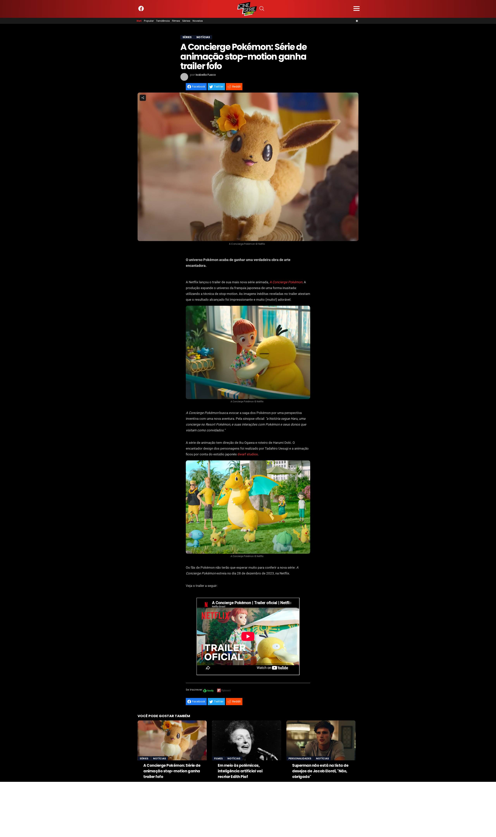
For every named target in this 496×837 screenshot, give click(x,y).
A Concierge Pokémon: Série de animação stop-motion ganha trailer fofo (171, 771)
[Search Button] (262, 9)
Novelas (198, 20)
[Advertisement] (116, 809)
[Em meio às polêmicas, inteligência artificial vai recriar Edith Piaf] (246, 740)
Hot (139, 20)
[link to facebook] (141, 10)
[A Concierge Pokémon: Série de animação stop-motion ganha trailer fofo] (172, 740)
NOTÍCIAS (203, 37)
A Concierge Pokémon (286, 282)
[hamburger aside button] (356, 9)
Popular (149, 20)
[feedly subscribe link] (208, 691)
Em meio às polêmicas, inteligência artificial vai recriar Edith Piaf (240, 771)
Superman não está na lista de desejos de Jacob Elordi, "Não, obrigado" (320, 771)
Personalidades (300, 758)
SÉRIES (187, 37)
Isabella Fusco (206, 75)
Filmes (176, 20)
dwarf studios (248, 454)
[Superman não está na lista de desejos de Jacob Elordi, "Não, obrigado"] (321, 740)
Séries (186, 20)
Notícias (159, 758)
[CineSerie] (247, 9)
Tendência (163, 20)
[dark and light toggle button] (357, 21)
